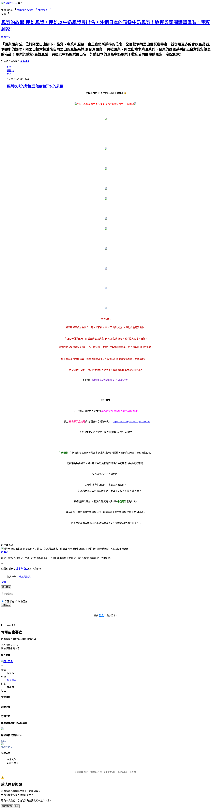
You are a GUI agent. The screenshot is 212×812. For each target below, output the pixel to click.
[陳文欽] (2, 744)
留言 (26, 568)
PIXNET (84, 772)
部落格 (10, 70)
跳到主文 (5, 37)
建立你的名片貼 (6, 747)
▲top (3, 582)
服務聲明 (133, 772)
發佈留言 (6, 605)
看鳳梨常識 (25, 577)
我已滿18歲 (7, 806)
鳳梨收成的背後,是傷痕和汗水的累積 (35, 86)
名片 (9, 74)
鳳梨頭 (4, 552)
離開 (16, 806)
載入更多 (6, 587)
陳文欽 (3, 741)
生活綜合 (24, 61)
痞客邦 (19, 568)
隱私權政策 (122, 772)
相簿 (9, 67)
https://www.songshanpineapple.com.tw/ (131, 421)
